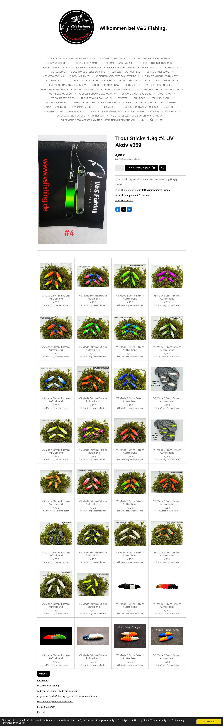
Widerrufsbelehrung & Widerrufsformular (57, 690)
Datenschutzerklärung (48, 685)
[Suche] (152, 120)
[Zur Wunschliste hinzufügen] (162, 168)
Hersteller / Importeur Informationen (133, 195)
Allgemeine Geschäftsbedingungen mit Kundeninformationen (67, 696)
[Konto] (142, 120)
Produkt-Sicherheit (124, 200)
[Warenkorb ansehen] (161, 120)
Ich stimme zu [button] (209, 721)
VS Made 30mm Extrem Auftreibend (56, 297)
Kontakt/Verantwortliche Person (154, 189)
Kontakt (41, 712)
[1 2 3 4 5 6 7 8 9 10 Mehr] (119, 168)
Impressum (42, 680)
